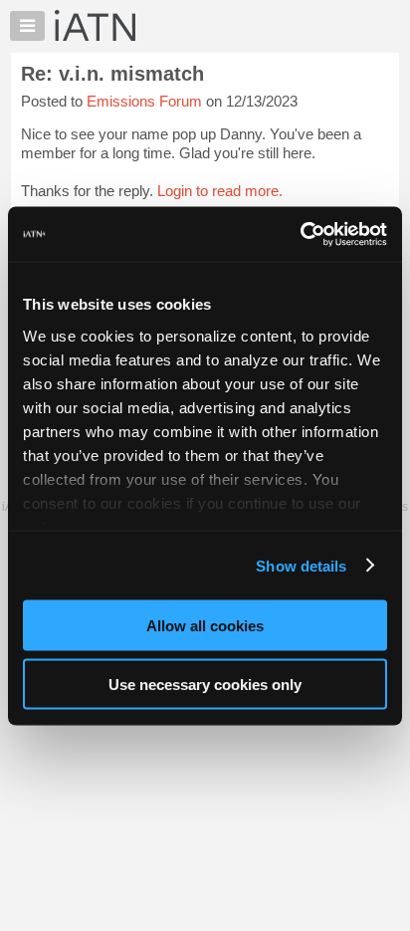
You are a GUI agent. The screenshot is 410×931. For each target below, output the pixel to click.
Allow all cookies (205, 625)
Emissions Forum (144, 101)
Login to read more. (220, 190)
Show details (301, 565)
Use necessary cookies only (205, 683)
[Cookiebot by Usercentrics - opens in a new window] (300, 234)
